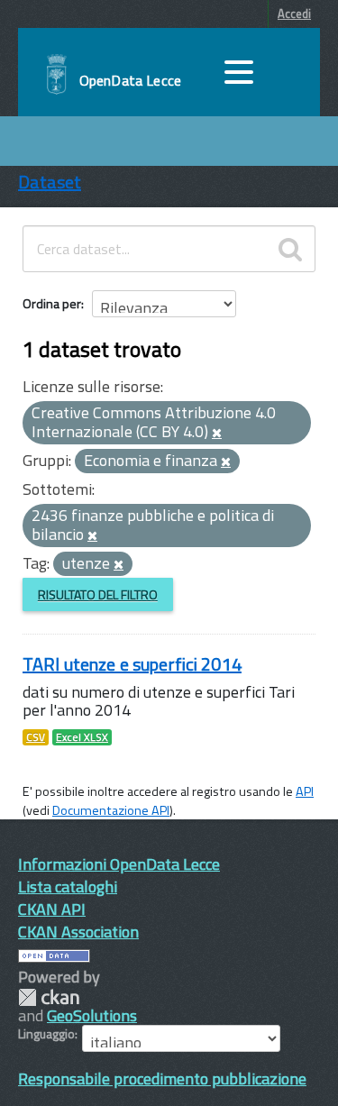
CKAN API (52, 909)
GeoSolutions (92, 1015)
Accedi (294, 14)
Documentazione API (110, 810)
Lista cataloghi (67, 886)
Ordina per (52, 303)
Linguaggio (46, 1034)
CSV (35, 737)
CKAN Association (78, 931)
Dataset (49, 182)
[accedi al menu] (238, 72)
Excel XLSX (82, 737)
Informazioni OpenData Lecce (119, 864)
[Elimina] (217, 433)
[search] (290, 248)
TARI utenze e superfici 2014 (132, 664)
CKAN (48, 997)
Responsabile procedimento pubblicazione (162, 1078)
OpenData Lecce (130, 80)
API (305, 791)
